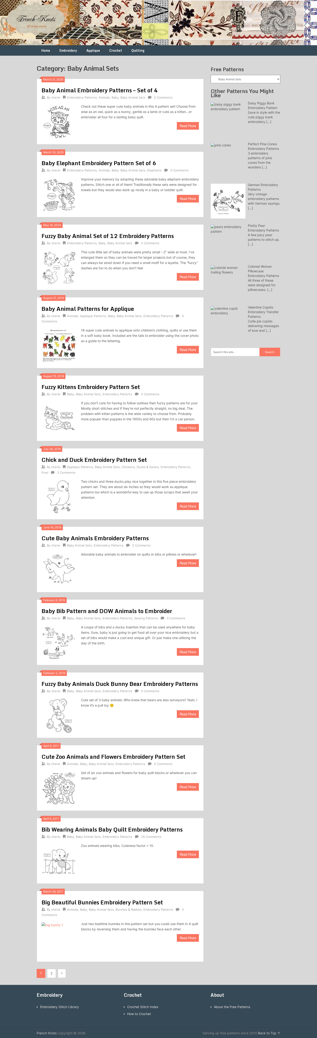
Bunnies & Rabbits (129, 909)
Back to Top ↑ (269, 1033)
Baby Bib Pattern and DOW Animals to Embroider (107, 610)
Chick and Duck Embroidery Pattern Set (94, 459)
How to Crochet (139, 1014)
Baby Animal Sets (132, 97)
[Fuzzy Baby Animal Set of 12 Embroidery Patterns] (59, 267)
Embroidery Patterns (82, 97)
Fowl (45, 472)
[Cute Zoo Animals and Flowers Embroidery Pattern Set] (59, 788)
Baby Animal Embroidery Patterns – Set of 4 (100, 90)
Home (45, 50)
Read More (188, 126)
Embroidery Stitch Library (59, 1007)
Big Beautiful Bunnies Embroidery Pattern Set (102, 902)
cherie (55, 97)
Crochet (115, 50)
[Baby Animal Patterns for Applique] (59, 345)
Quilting (137, 50)
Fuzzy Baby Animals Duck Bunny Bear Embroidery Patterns (120, 683)
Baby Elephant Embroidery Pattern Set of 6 (99, 162)
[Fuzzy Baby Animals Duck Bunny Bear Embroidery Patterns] (59, 715)
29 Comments (151, 837)
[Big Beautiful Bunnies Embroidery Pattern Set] (59, 939)
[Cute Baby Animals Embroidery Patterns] (59, 570)
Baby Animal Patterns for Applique (88, 308)
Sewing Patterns (146, 618)
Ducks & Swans (148, 467)
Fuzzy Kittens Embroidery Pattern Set (91, 386)
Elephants (154, 170)
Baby (115, 97)
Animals (104, 97)
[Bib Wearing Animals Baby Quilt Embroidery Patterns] (59, 861)
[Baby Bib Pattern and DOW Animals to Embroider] (59, 642)
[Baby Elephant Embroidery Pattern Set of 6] (59, 194)
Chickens (128, 467)
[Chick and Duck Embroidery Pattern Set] (59, 497)
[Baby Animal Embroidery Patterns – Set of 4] (59, 122)
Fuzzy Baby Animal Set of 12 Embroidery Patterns (108, 235)
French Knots (47, 1033)
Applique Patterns (93, 316)
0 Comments (163, 97)
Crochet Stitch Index (142, 1007)
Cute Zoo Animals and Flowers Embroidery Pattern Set (113, 756)
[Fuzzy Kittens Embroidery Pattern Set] (59, 418)
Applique (93, 50)
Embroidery (68, 50)
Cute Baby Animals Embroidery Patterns (95, 538)
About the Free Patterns (232, 1007)
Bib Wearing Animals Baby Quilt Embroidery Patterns (112, 829)
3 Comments (66, 472)
